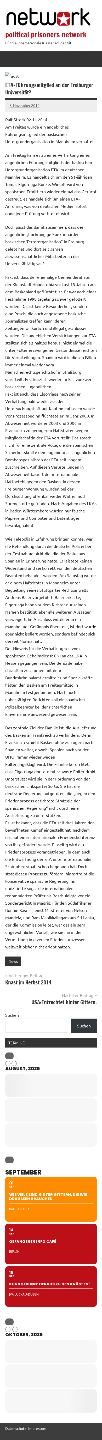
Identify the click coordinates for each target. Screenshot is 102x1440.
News (13, 961)
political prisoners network (46, 34)
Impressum (37, 1428)
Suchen (12, 1015)
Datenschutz (15, 1428)
